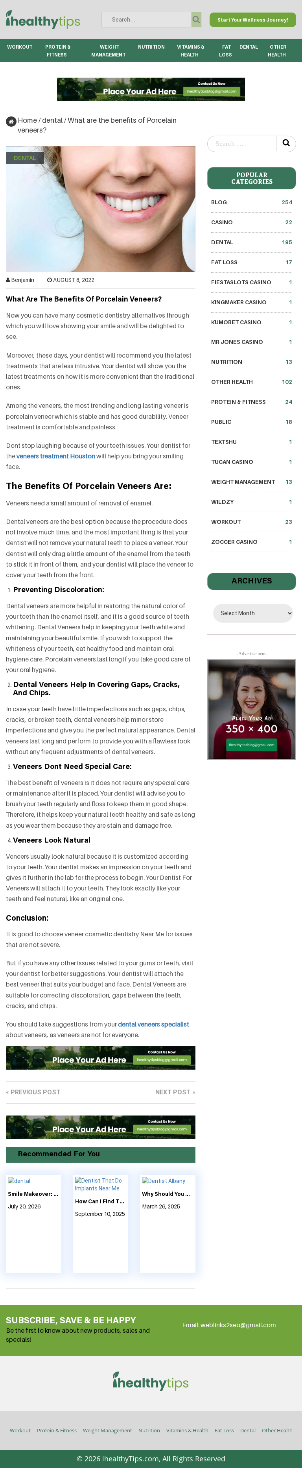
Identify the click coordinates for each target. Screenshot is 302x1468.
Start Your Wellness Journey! (252, 20)
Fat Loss (251, 262)
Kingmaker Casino (251, 302)
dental (248, 47)
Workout (19, 47)
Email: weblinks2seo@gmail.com (229, 1325)
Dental (248, 1430)
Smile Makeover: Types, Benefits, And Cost (33, 1194)
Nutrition (151, 47)
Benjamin (22, 279)
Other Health (251, 381)
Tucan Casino (251, 461)
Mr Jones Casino (251, 341)
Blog (251, 202)
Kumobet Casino (251, 322)
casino (251, 222)
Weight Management (251, 481)
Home (27, 120)
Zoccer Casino (251, 541)
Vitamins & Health (187, 1430)
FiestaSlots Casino (251, 282)
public (251, 421)
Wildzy (251, 501)
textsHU (251, 441)
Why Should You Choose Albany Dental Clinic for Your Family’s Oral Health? (167, 1194)
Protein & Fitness (251, 401)
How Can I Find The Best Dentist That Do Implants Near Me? (101, 1202)
